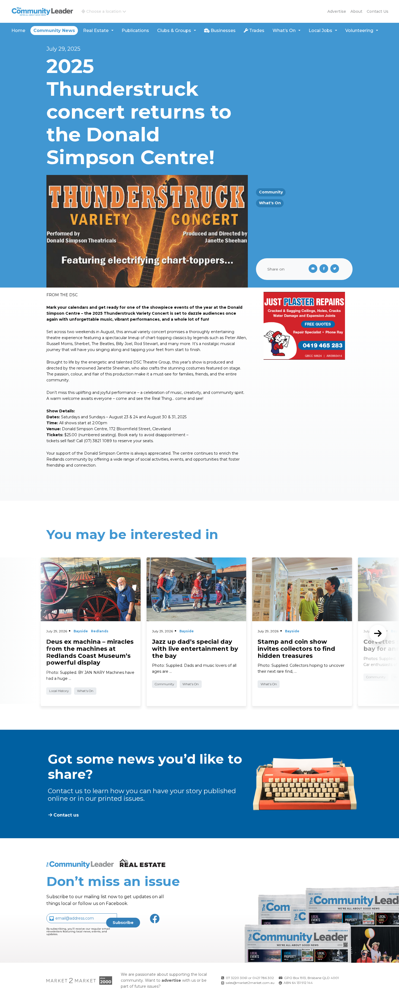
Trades (256, 30)
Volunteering (359, 30)
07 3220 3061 (236, 978)
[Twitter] (335, 269)
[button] (103, 11)
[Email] (311, 269)
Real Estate (96, 30)
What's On (270, 202)
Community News (54, 30)
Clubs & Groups (174, 30)
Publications (135, 30)
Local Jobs (320, 30)
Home (18, 30)
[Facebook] (324, 269)
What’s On (284, 30)
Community (271, 192)
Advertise (336, 11)
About (356, 11)
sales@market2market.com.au (250, 983)
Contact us (377, 11)
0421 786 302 (263, 978)
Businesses (223, 30)
